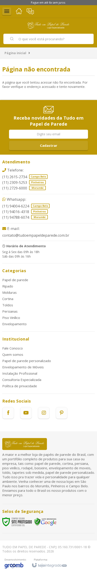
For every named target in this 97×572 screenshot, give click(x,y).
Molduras (9, 292)
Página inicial (15, 53)
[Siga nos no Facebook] (8, 413)
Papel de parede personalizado (26, 360)
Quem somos (12, 354)
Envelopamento (14, 324)
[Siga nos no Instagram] (44, 413)
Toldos (7, 305)
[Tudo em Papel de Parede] (48, 25)
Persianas (10, 311)
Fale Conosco (12, 348)
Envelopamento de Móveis (23, 367)
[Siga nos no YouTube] (26, 413)
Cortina (7, 298)
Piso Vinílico (11, 317)
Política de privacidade (19, 386)
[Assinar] (48, 145)
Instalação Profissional (19, 373)
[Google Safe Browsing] (45, 521)
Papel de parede (15, 280)
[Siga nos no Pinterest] (61, 413)
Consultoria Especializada (21, 379)
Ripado (7, 286)
